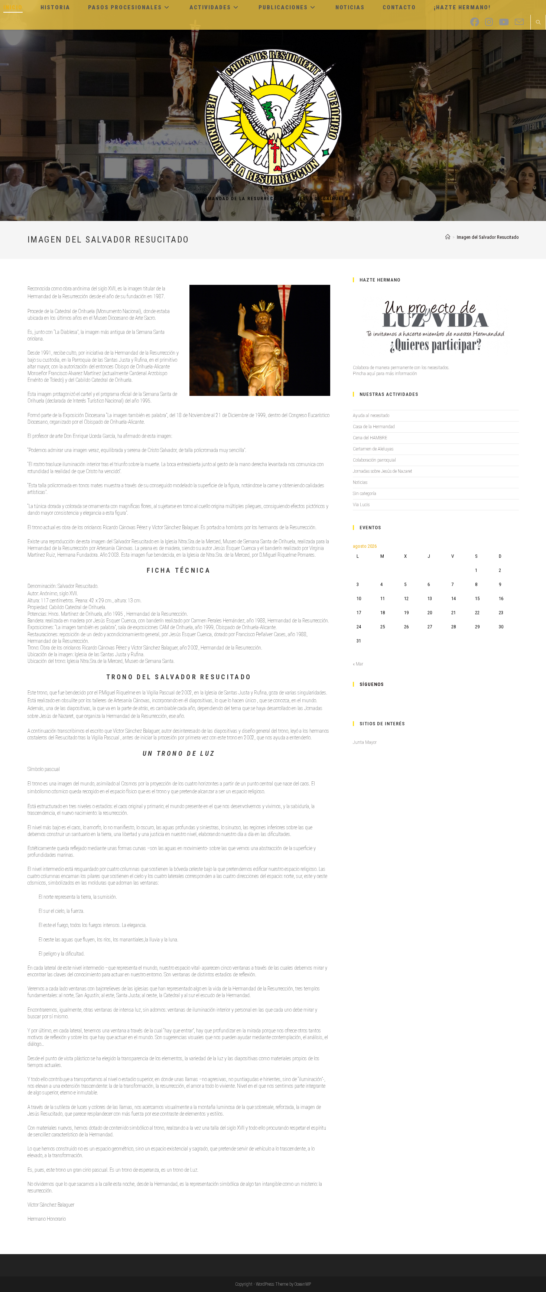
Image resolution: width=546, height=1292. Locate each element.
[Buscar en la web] (538, 23)
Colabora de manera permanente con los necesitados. (401, 367)
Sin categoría (364, 493)
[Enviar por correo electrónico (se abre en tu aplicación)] (519, 22)
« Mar (358, 664)
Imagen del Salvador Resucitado (488, 237)
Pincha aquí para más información (385, 373)
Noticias (360, 482)
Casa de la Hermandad (374, 426)
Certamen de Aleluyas (373, 449)
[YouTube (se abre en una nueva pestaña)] (504, 22)
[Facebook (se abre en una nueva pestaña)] (474, 22)
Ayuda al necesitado (371, 415)
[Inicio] (447, 237)
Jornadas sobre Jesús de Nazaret (382, 471)
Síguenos (372, 684)
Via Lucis (361, 504)
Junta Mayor (365, 742)
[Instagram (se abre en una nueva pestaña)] (489, 22)
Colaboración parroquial (374, 460)
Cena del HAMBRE (370, 437)
